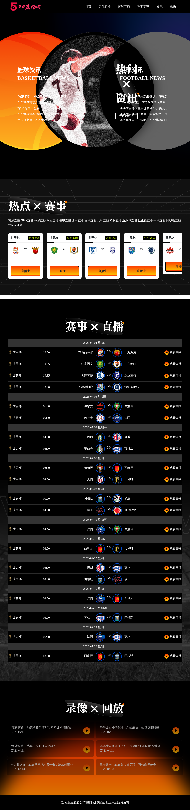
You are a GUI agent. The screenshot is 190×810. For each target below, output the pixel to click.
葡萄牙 (88, 467)
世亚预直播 (145, 220)
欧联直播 (116, 220)
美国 (90, 479)
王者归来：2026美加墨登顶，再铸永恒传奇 (148, 96)
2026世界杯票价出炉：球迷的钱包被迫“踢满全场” (49, 114)
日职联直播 (173, 220)
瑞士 (90, 510)
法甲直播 (90, 220)
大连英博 (93, 258)
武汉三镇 (112, 258)
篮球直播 (124, 6)
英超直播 (14, 220)
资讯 (160, 6)
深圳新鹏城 (151, 258)
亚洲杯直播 (129, 220)
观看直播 (175, 352)
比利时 (128, 479)
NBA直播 (27, 220)
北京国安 (54, 258)
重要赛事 (143, 6)
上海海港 (35, 258)
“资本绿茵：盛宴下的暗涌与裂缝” (39, 108)
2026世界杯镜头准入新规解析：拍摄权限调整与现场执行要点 (57, 102)
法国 (127, 417)
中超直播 (40, 220)
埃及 (127, 498)
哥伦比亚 (130, 510)
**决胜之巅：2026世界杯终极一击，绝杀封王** (48, 120)
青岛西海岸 (15, 258)
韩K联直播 (15, 224)
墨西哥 (88, 448)
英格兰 (128, 448)
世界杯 (17, 352)
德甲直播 (65, 220)
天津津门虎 (131, 258)
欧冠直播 (52, 220)
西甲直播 (78, 220)
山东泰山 (74, 258)
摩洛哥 (128, 406)
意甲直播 (103, 220)
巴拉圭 (88, 417)
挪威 (127, 437)
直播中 (25, 271)
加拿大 (88, 406)
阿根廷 (88, 498)
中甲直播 (159, 220)
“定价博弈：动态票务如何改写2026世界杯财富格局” (51, 96)
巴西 (90, 437)
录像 (173, 6)
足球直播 (105, 6)
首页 (88, 6)
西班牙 (128, 467)
